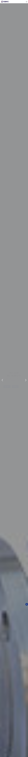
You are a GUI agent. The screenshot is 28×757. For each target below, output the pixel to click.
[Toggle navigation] (26, 1)
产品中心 (18, 386)
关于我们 (10, 386)
